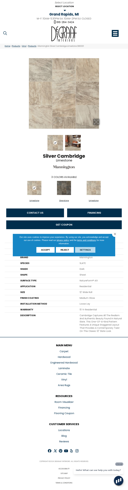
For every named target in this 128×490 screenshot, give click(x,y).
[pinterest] (60, 451)
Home (7, 46)
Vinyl (24, 46)
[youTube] (66, 451)
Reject (65, 250)
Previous (26, 141)
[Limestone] (34, 188)
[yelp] (71, 451)
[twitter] (55, 451)
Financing (94, 213)
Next (101, 141)
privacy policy (63, 240)
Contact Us (35, 213)
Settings (85, 250)
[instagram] (77, 451)
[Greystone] (64, 188)
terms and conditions (86, 240)
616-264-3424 (65, 22)
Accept (45, 250)
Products (16, 46)
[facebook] (49, 451)
